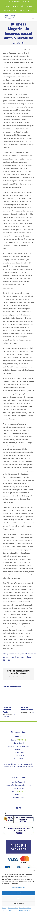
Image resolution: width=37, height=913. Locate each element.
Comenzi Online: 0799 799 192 (20, 2)
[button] (34, 871)
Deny (18, 898)
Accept (18, 893)
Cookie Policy (4, 909)
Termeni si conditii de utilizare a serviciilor (25, 909)
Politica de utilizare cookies (13, 909)
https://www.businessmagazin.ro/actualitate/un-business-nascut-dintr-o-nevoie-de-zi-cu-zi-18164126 (20, 657)
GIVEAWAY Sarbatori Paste (8, 709)
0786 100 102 (21, 791)
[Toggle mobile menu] (33, 18)
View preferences (18, 903)
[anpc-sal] (18, 816)
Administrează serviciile (18, 887)
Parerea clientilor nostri (27, 708)
